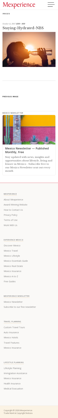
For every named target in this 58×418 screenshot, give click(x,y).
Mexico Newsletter (13, 301)
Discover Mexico (12, 245)
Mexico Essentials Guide (16, 260)
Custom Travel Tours (14, 327)
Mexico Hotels (11, 337)
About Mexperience (13, 199)
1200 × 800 (20, 24)
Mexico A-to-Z (11, 276)
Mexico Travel (11, 250)
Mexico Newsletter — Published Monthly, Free (27, 150)
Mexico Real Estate (13, 266)
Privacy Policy (10, 214)
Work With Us (10, 225)
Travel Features (11, 342)
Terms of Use (10, 220)
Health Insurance (12, 383)
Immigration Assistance (15, 373)
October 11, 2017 (8, 24)
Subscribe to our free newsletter (20, 306)
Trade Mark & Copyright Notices (18, 413)
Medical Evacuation (13, 388)
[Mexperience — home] (19, 5)
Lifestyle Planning (12, 368)
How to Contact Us (13, 209)
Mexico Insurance (12, 271)
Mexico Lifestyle (12, 255)
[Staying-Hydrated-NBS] (29, 66)
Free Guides (10, 281)
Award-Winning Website (15, 204)
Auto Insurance (11, 332)
